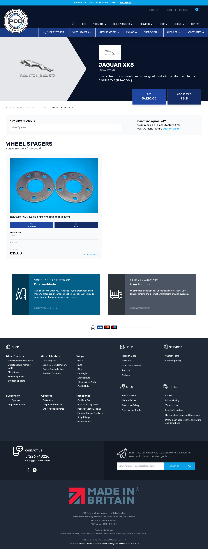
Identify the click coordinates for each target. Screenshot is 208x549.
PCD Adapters (49, 360)
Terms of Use (171, 405)
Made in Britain (129, 400)
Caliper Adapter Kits (52, 404)
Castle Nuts (83, 386)
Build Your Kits (121, 24)
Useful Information (131, 365)
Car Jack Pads (85, 400)
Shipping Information (140, 308)
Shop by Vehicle (55, 32)
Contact (196, 24)
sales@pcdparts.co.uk (37, 460)
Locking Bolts (84, 373)
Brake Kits (48, 400)
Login (169, 10)
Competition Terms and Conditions (182, 415)
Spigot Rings (84, 417)
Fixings (130, 32)
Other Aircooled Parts (53, 409)
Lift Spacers (14, 400)
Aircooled (172, 32)
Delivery (126, 375)
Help (162, 24)
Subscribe (173, 466)
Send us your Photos (132, 410)
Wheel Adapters (107, 32)
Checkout (184, 10)
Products (98, 24)
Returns (126, 370)
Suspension (150, 32)
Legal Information (174, 410)
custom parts (171, 128)
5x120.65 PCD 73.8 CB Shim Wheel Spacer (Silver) (40, 216)
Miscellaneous (84, 421)
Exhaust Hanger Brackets (90, 413)
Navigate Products (22, 120)
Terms (173, 387)
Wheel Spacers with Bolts (20, 360)
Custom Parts (172, 356)
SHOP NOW (125, 2)
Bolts (80, 360)
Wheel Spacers (80, 32)
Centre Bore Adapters (53, 369)
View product (89, 254)
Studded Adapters (52, 373)
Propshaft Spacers (17, 404)
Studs (80, 369)
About (178, 24)
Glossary (126, 360)
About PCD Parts (130, 395)
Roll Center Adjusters (88, 404)
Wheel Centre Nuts (87, 382)
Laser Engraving (173, 360)
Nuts (80, 365)
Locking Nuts (84, 378)
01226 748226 (37, 456)
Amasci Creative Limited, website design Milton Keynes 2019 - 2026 (109, 543)
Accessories (194, 32)
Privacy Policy (172, 400)
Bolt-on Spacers (16, 376)
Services (145, 24)
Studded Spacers (16, 381)
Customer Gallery (130, 405)
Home (83, 24)
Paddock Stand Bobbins (89, 409)
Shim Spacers (14, 372)
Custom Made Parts (44, 308)
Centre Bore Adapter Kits (55, 365)
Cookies (169, 395)
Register (154, 10)
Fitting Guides (129, 356)
